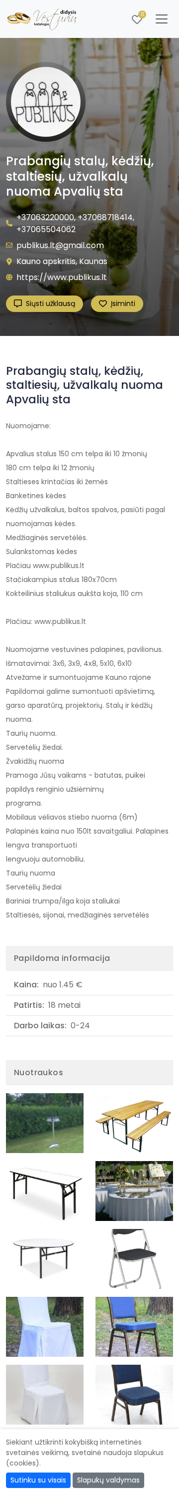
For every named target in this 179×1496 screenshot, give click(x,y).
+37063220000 (45, 217)
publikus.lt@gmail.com (60, 245)
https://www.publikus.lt (61, 277)
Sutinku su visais (38, 1480)
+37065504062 (46, 229)
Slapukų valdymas (108, 1480)
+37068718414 (105, 217)
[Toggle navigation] (161, 19)
